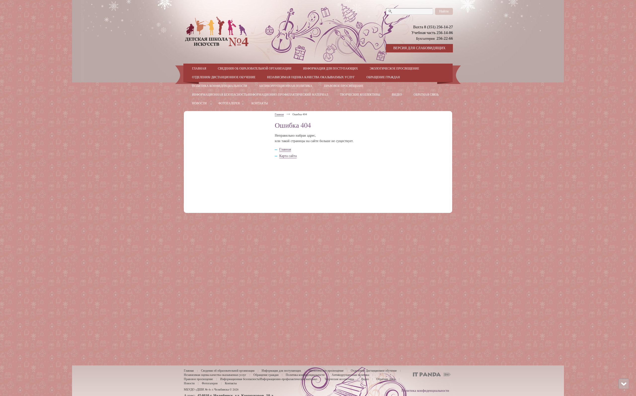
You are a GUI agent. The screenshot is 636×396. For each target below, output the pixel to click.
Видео (365, 379)
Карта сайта (288, 155)
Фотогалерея (210, 383)
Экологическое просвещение (326, 370)
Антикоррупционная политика (350, 375)
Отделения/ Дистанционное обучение (374, 370)
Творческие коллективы (339, 379)
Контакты (231, 383)
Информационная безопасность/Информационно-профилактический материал (268, 379)
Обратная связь (386, 379)
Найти (444, 11)
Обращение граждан (265, 375)
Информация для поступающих (282, 370)
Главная (279, 114)
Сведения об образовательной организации (227, 370)
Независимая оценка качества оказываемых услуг (215, 375)
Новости (189, 383)
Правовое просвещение (198, 379)
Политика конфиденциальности (305, 375)
